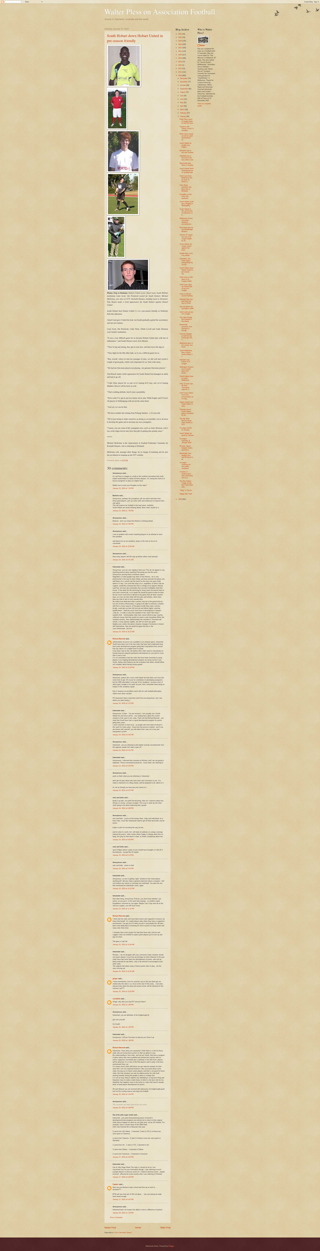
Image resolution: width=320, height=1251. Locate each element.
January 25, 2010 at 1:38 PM (123, 1040)
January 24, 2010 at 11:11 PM (123, 909)
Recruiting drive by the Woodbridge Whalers (186, 229)
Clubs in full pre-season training (186, 295)
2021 (180, 51)
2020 (180, 55)
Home (138, 1227)
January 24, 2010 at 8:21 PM (123, 750)
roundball (116, 999)
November (184, 82)
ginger (115, 978)
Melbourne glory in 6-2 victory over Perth (186, 345)
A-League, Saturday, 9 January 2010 (185, 440)
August (183, 92)
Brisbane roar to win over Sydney (187, 151)
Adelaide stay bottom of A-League (185, 362)
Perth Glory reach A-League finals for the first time (186, 121)
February (183, 113)
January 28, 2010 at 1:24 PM (123, 1213)
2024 (180, 41)
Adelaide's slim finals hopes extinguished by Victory (186, 261)
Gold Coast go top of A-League (186, 313)
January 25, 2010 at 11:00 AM (123, 944)
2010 (180, 75)
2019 (180, 58)
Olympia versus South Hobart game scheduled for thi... (186, 412)
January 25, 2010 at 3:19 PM (123, 1094)
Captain (115, 1184)
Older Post (165, 1227)
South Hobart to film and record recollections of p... (186, 212)
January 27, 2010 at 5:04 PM (123, 1177)
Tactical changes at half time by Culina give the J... (186, 337)
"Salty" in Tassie (186, 490)
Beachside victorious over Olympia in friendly (186, 327)
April (182, 106)
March (182, 109)
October (183, 85)
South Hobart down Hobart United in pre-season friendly (135, 38)
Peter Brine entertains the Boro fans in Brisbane (185, 188)
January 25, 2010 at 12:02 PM (123, 991)
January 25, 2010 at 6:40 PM (123, 1108)
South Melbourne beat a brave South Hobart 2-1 (186, 353)
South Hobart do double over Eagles (185, 145)
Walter (202, 45)
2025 (180, 37)
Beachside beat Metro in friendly (186, 164)
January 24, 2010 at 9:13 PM (123, 855)
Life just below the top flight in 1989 (187, 307)
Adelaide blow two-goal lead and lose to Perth (186, 301)
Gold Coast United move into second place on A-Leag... (186, 396)
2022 (180, 48)
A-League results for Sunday (186, 429)
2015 (180, 65)
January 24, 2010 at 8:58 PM (123, 808)
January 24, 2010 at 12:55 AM (123, 546)
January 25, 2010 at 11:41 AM (123, 971)
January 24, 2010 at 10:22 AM (123, 632)
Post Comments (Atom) (123, 1232)
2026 (180, 34)
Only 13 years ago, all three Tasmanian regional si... (186, 386)
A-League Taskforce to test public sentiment (185, 465)
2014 (180, 68)
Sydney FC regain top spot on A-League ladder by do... (186, 237)
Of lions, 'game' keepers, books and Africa (186, 448)
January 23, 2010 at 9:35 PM (123, 524)
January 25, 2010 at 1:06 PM (123, 1005)
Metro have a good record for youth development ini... (186, 137)
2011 (180, 72)
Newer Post (110, 1227)
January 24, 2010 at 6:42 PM (123, 735)
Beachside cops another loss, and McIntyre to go (186, 456)
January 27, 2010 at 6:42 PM (123, 1199)
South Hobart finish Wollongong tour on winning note (187, 170)
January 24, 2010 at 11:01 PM (123, 888)
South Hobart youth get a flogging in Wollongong (187, 203)
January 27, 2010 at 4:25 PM (123, 1157)
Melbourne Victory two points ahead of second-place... (186, 221)
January (183, 116)
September (184, 89)
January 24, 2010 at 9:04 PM (123, 840)
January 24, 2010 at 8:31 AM (123, 560)
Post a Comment (116, 1217)
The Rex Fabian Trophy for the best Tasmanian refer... (186, 484)
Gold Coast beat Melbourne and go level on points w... (186, 179)
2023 (180, 44)
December (184, 78)
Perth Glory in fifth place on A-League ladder (186, 279)
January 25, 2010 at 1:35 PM (123, 1027)
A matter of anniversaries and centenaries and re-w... (186, 474)
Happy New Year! (186, 494)
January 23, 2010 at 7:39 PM (123, 511)
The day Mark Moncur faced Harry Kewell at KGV (186, 421)
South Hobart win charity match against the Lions (186, 247)
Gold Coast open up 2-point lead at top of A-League (186, 287)
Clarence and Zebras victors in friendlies (187, 128)
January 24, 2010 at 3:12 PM (123, 703)
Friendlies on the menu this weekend (186, 196)
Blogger (171, 1246)
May (182, 102)
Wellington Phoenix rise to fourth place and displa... (187, 370)
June (182, 99)
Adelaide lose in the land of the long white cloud (186, 158)
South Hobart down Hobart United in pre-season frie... (186, 271)
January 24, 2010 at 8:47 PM (123, 790)
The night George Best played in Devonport (186, 319)
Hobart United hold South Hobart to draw (186, 404)
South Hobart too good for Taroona (187, 434)
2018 (180, 62)
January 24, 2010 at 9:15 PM (123, 868)
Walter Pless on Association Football (159, 12)
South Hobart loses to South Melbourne (187, 378)
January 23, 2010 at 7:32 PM (123, 488)
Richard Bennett (119, 639)
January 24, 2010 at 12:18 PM (123, 667)
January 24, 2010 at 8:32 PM (123, 766)
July (182, 96)
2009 (180, 499)
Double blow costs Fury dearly (186, 254)
